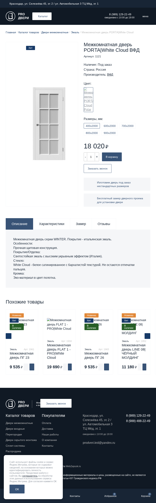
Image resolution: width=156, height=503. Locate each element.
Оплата (46, 422)
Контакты (47, 445)
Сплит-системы (15, 445)
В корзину (112, 156)
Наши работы (50, 434)
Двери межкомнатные (19, 422)
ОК (17, 489)
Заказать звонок (97, 168)
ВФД (110, 74)
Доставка (47, 428)
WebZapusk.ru (73, 466)
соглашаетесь (29, 476)
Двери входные (15, 428)
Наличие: (90, 64)
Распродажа (13, 451)
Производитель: (95, 74)
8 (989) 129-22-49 (120, 14)
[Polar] (88, 99)
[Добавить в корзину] (31, 367)
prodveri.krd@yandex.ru (98, 442)
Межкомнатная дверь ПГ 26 (96, 356)
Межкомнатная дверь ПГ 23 (21, 356)
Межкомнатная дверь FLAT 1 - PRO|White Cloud (59, 351)
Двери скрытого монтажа (21, 439)
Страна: (89, 69)
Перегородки (14, 434)
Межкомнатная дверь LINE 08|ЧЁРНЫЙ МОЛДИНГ (134, 351)
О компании (49, 439)
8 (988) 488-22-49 (138, 421)
